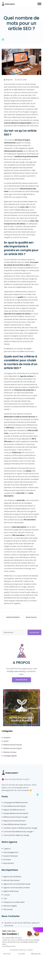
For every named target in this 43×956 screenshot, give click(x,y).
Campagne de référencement (16, 802)
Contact (7, 895)
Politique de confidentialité (14, 902)
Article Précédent (13, 617)
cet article (17, 197)
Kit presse (7, 860)
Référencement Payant (13, 748)
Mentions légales (10, 906)
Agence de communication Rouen (17, 884)
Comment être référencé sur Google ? (19, 832)
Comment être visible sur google (16, 835)
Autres (6, 741)
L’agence (7, 849)
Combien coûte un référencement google (20, 828)
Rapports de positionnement (15, 821)
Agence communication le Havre (17, 888)
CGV (5, 898)
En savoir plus (21, 680)
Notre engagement (11, 852)
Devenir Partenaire (11, 856)
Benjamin (9, 80)
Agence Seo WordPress (12, 877)
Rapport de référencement (14, 810)
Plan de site (8, 909)
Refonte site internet (12, 880)
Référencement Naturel (13, 745)
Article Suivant (31, 617)
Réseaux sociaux (10, 752)
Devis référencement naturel (15, 824)
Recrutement (9, 863)
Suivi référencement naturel (15, 806)
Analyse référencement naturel (16, 813)
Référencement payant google (16, 817)
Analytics (7, 737)
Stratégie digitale (10, 756)
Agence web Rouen (11, 891)
